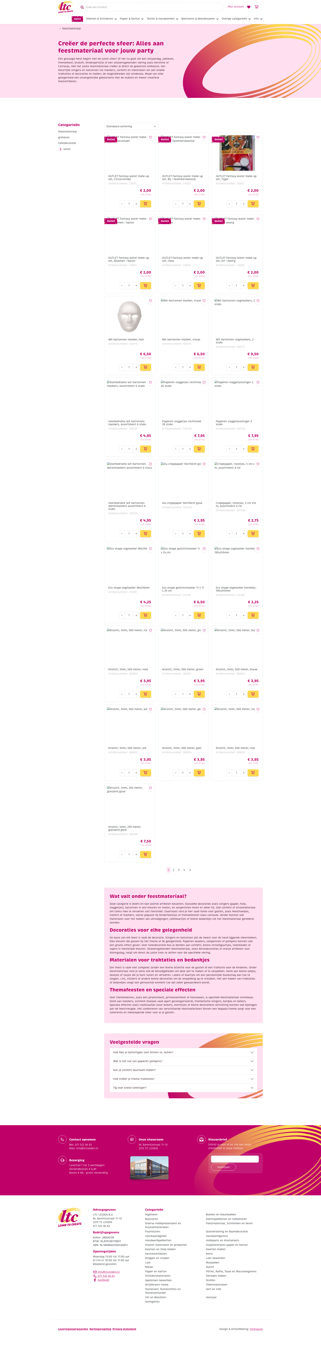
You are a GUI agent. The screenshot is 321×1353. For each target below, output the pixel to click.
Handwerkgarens (217, 1235)
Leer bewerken (215, 1258)
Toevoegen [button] (145, 203)
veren (67, 149)
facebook (103, 1279)
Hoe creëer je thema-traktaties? (133, 1078)
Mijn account (236, 6)
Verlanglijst (248, 7)
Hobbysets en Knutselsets (222, 1240)
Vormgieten (152, 1301)
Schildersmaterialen (158, 1275)
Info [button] (256, 18)
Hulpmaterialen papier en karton (227, 1244)
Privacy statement (124, 1328)
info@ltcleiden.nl (109, 1271)
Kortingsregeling (100, 1328)
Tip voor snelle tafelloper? (129, 1087)
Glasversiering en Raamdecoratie (227, 1231)
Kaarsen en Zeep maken (160, 1249)
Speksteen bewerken (158, 1280)
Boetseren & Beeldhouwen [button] (198, 18)
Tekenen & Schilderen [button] (99, 18)
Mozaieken (212, 1262)
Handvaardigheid (155, 1235)
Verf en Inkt (213, 1289)
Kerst (209, 1253)
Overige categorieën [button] (234, 18)
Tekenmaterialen (216, 1284)
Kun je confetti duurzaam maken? (134, 1070)
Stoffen (210, 1280)
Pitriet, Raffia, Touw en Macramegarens (231, 1271)
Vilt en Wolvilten (155, 1297)
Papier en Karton (156, 1271)
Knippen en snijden (157, 1258)
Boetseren (151, 1218)
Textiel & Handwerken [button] (161, 18)
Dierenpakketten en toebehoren (226, 1218)
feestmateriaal (67, 131)
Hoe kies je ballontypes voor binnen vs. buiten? (143, 1052)
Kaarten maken (216, 1249)
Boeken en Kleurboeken (221, 1214)
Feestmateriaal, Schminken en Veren (229, 1223)
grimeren (64, 137)
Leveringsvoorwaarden (73, 1328)
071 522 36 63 (106, 1275)
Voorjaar (211, 1297)
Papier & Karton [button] (130, 18)
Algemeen (151, 1214)
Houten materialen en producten (166, 1244)
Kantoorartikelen (156, 1253)
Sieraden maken (216, 1275)
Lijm (147, 1262)
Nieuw (149, 1266)
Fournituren (152, 1231)
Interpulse (256, 1328)
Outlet (77, 19)
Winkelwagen (256, 7)
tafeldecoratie (67, 143)
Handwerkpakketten (158, 1240)
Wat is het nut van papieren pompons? (137, 1061)
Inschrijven (223, 1167)
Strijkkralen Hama (156, 1284)
